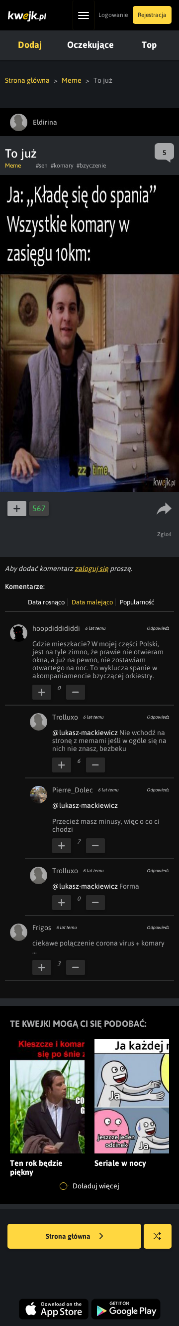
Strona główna (27, 80)
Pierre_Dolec (72, 790)
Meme (72, 80)
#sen (42, 165)
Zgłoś (164, 534)
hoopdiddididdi (56, 628)
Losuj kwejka (158, 1236)
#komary (62, 165)
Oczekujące (90, 44)
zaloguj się (91, 568)
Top (149, 44)
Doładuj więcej (95, 1186)
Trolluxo (65, 717)
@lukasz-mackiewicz (85, 733)
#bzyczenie (91, 165)
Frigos (41, 928)
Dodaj (30, 44)
